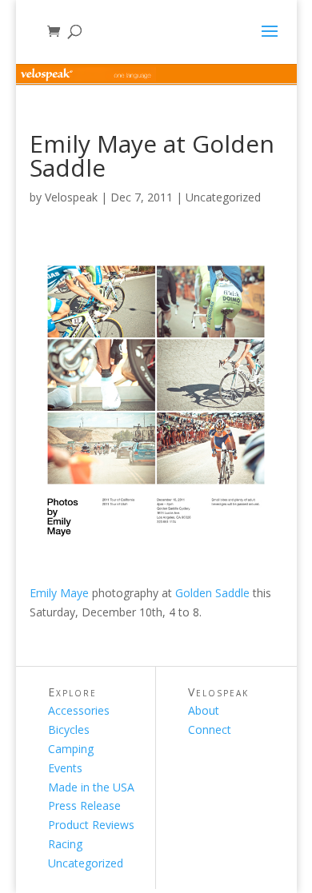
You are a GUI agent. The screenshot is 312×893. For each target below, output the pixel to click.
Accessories (79, 710)
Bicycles (69, 729)
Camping (71, 748)
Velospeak (71, 197)
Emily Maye (59, 592)
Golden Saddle (212, 592)
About (203, 710)
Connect (209, 729)
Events (65, 767)
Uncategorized (223, 197)
